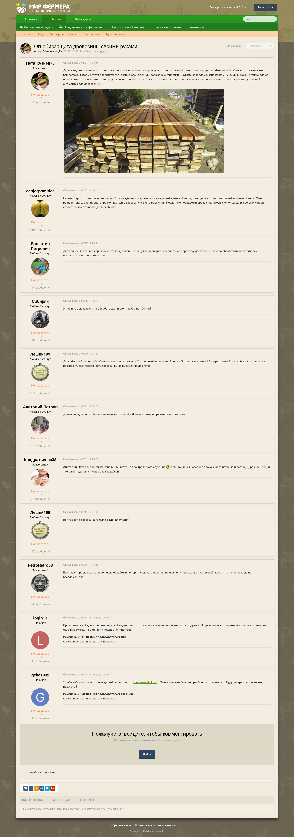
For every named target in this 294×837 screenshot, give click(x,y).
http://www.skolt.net (145, 682)
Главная (30, 19)
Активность (196, 27)
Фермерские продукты (38, 27)
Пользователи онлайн (166, 27)
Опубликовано (80, 62)
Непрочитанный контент (128, 27)
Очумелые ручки (96, 51)
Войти (147, 754)
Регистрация (265, 7)
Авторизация (234, 45)
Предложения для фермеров (83, 27)
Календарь (82, 19)
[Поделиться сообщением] (270, 63)
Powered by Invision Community (147, 831)
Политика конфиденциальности (156, 825)
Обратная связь (120, 825)
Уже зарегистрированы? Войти (228, 7)
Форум (56, 19)
